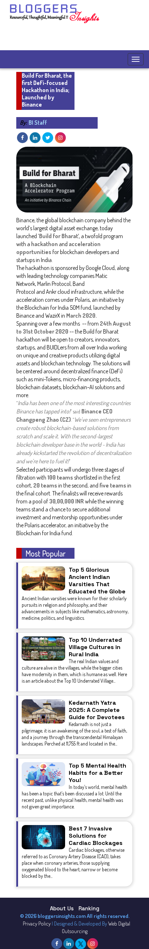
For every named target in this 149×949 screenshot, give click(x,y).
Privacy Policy (37, 923)
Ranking (88, 908)
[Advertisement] (67, 38)
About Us (62, 908)
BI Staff (33, 122)
